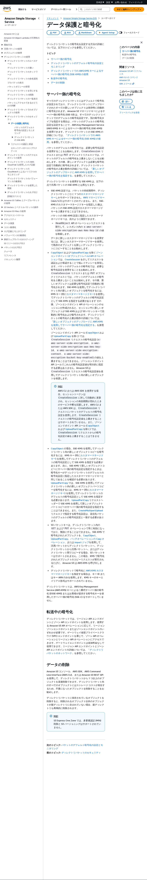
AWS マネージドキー (94, 197)
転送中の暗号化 (59, 78)
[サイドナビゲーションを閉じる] (39, 18)
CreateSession (72, 259)
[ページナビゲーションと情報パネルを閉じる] (142, 42)
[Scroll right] (76, 9)
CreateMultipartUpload (91, 510)
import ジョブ (82, 542)
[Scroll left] (16, 9)
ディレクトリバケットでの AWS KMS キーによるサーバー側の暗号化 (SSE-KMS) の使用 (74, 138)
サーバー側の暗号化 (61, 59)
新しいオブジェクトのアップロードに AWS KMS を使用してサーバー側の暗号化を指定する (75, 172)
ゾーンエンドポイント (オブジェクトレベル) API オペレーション (77, 256)
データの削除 (58, 82)
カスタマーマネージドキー (80, 294)
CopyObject (57, 252)
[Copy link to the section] (44, 94)
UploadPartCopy (79, 252)
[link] (108, 18)
